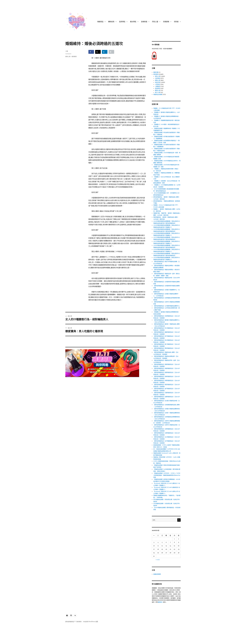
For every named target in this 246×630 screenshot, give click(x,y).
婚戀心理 (157, 80)
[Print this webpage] (111, 52)
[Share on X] (98, 52)
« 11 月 (158, 559)
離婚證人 (160, 602)
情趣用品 (100, 22)
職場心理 (157, 90)
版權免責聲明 (157, 574)
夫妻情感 (157, 78)
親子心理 (157, 92)
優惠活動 (155, 72)
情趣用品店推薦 (157, 94)
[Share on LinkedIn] (104, 52)
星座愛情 (157, 88)
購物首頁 (111, 22)
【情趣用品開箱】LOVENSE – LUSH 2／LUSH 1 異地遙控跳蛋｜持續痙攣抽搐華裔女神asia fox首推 (166, 475)
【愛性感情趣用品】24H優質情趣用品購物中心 (166, 306)
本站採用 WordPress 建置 (90, 621)
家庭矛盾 (157, 82)
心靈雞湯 (157, 86)
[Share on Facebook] (91, 52)
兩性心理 (67, 56)
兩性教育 (74, 56)
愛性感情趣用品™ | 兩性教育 (73, 621)
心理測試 (157, 84)
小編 (66, 51)
